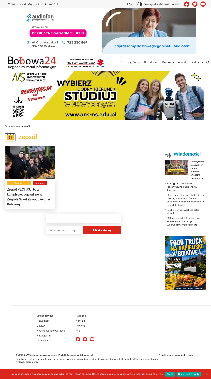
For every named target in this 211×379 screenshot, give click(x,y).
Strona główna (130, 62)
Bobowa (19, 183)
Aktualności (151, 62)
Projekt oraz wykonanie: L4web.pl (175, 354)
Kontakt (182, 62)
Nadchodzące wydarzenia (51, 330)
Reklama (197, 62)
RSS (78, 330)
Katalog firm (44, 335)
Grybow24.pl (35, 4)
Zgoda (170, 374)
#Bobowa (40, 183)
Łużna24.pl (51, 4)
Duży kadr (42, 340)
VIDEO (41, 325)
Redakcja (168, 62)
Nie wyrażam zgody (188, 374)
